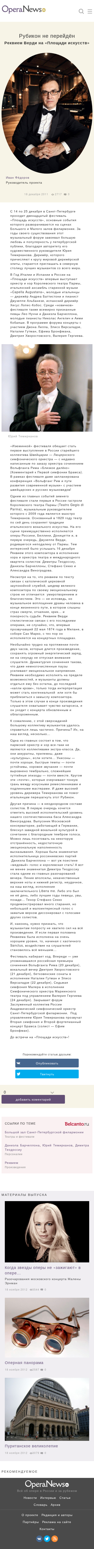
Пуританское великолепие (31, 1445)
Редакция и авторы (57, 1515)
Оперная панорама (24, 1362)
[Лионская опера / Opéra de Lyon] (47, 1409)
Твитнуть (47, 1074)
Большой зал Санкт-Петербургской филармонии (44, 1132)
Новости (30, 1497)
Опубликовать (47, 1063)
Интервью (48, 1497)
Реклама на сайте (56, 1522)
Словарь (40, 1504)
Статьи (65, 1497)
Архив (55, 1504)
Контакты (47, 1529)
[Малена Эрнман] (47, 1231)
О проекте (30, 1515)
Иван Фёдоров (17, 177)
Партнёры (31, 1522)
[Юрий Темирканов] (47, 388)
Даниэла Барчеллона (22, 1145)
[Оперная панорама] (47, 1328)
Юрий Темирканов (57, 1145)
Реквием (11, 1162)
